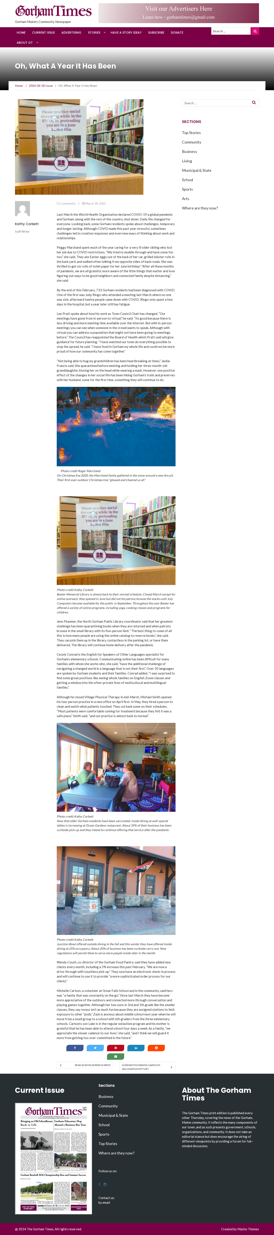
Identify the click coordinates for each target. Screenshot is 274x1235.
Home (21, 32)
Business (189, 151)
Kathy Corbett (27, 224)
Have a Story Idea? (126, 32)
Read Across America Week (92, 1065)
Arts (185, 198)
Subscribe (156, 32)
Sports (187, 189)
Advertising (71, 32)
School (187, 179)
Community (68, 203)
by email (104, 1202)
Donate (177, 32)
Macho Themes (248, 1229)
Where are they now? (200, 208)
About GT (25, 42)
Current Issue (43, 32)
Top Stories (191, 132)
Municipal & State (196, 170)
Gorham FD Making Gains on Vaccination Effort (141, 1067)
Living (187, 160)
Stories (94, 32)
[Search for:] (231, 31)
